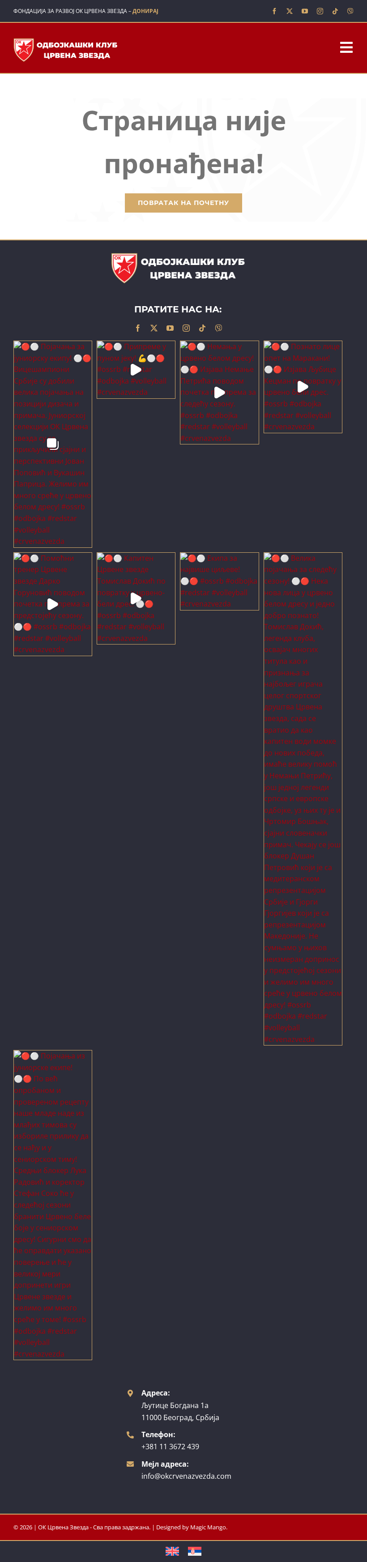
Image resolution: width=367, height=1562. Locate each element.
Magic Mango (208, 1527)
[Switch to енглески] (172, 1551)
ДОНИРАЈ (145, 11)
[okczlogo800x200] (65, 41)
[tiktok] (335, 11)
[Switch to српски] (195, 1551)
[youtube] (305, 11)
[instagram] (320, 11)
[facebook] (274, 11)
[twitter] (289, 11)
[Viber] (350, 11)
